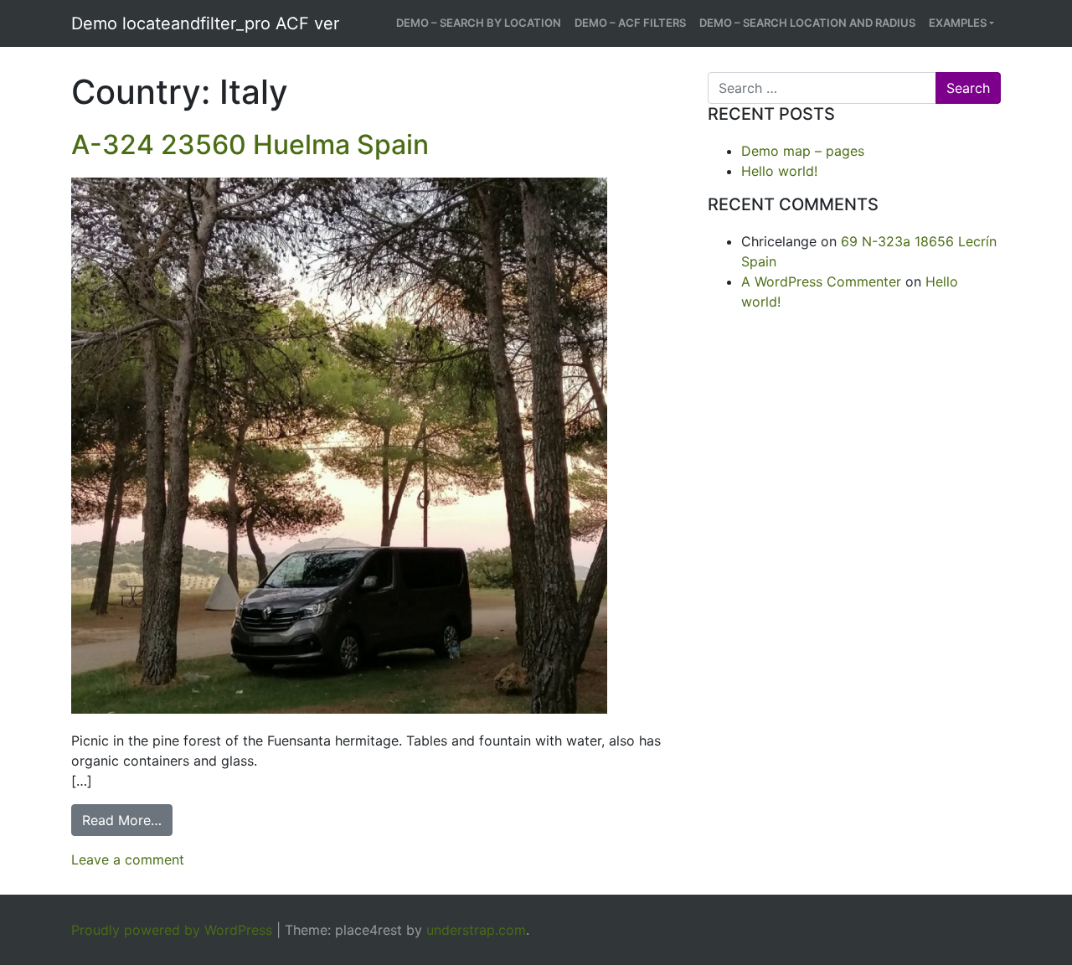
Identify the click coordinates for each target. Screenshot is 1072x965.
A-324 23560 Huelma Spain (250, 144)
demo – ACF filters (630, 22)
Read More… (127, 819)
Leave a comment (127, 859)
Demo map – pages (802, 150)
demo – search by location (478, 22)
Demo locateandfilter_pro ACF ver (205, 23)
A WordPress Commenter (821, 281)
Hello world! (779, 171)
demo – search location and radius (807, 22)
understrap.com (476, 929)
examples (958, 22)
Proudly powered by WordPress (171, 929)
